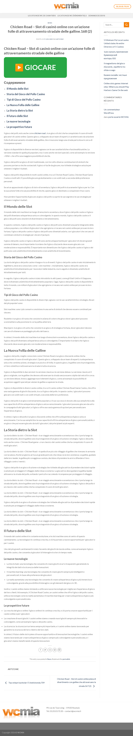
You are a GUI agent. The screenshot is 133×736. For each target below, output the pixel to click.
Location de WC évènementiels (72, 16)
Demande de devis (96, 16)
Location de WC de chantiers (42, 16)
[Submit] (126, 24)
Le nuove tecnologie (18, 121)
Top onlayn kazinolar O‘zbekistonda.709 (26, 682)
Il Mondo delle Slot (18, 88)
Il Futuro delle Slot (17, 115)
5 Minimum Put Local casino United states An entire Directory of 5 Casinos (116, 43)
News (50, 23)
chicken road (40, 133)
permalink (66, 659)
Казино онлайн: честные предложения (115, 77)
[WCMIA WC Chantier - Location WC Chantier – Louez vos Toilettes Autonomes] (66, 6)
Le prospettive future (19, 126)
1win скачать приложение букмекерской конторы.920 (116, 55)
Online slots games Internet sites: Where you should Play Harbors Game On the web (116, 86)
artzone (60, 39)
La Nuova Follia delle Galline (23, 105)
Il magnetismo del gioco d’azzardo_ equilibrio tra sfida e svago (114, 66)
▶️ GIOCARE (35, 67)
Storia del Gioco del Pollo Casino (26, 94)
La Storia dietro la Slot (20, 110)
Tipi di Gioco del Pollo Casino (24, 99)
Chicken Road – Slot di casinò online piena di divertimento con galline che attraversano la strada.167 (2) (76, 682)
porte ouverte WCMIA (118, 117)
